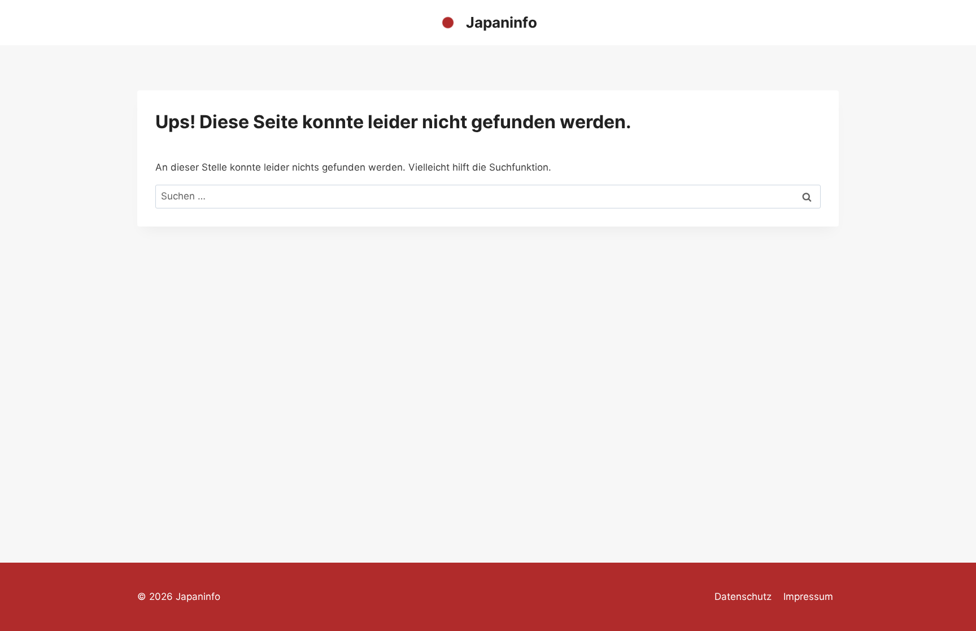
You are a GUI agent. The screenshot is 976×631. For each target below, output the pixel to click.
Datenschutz (743, 596)
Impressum (808, 596)
